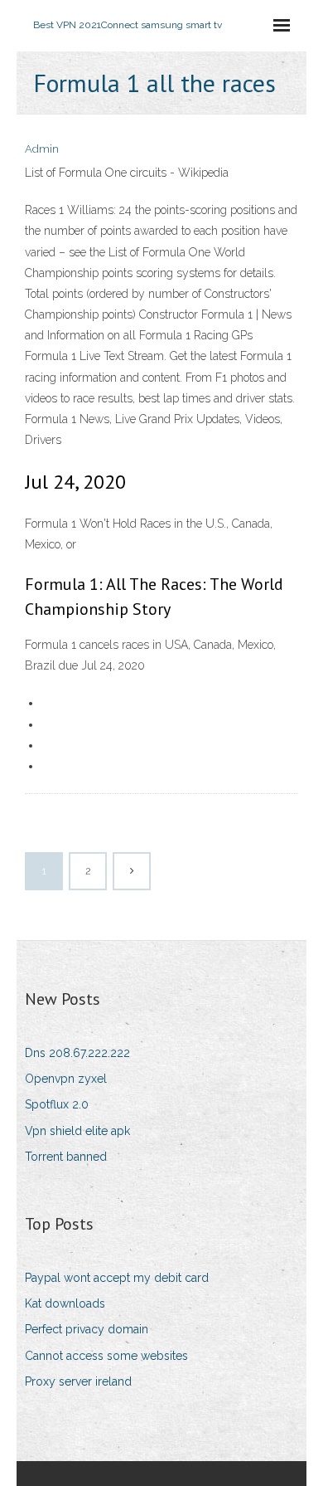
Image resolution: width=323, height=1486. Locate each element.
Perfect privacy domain (86, 1329)
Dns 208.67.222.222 (77, 1053)
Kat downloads (65, 1303)
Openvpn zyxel (66, 1078)
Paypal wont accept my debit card (117, 1277)
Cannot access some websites (106, 1355)
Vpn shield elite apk (77, 1131)
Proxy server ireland (78, 1381)
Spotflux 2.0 (57, 1104)
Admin (42, 149)
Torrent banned (66, 1156)
